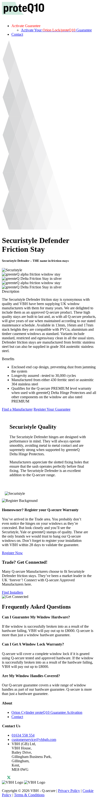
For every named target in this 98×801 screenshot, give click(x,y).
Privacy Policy (69, 791)
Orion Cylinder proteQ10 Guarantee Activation (46, 712)
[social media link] (6, 778)
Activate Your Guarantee (56, 30)
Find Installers (12, 592)
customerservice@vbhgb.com (34, 740)
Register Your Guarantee (52, 409)
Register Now (12, 553)
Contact (17, 34)
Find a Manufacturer (17, 409)
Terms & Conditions (29, 795)
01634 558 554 (23, 735)
